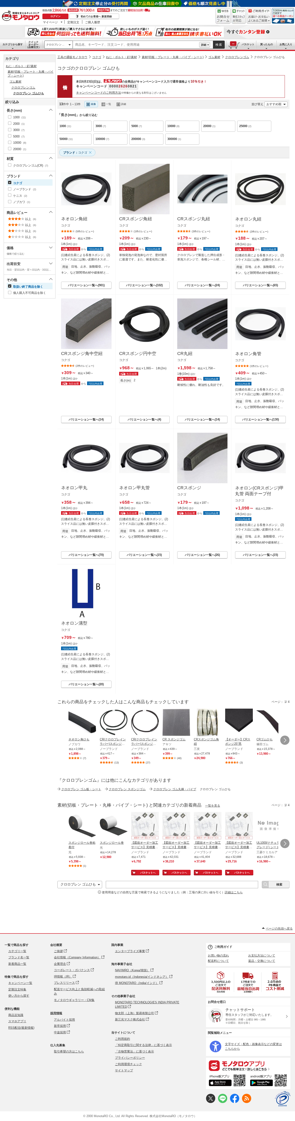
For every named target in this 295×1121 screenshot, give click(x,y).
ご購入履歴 (92, 22)
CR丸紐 (184, 353)
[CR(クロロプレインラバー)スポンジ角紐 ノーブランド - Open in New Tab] (113, 723)
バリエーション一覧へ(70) (86, 555)
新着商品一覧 (17, 964)
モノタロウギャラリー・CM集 (74, 1000)
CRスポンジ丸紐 (193, 218)
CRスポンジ (189, 487)
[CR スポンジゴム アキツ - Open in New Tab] (176, 723)
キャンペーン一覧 (20, 983)
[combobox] (136, 44)
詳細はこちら (234, 892)
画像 (93, 104)
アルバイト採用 (64, 1019)
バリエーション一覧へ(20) (86, 684)
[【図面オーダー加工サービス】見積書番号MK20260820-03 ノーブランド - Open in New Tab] (145, 826)
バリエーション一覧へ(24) (202, 285)
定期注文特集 (17, 989)
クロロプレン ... (55, 44)
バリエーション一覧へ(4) (144, 419)
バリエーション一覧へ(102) (144, 285)
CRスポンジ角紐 (135, 218)
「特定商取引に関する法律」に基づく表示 (143, 1045)
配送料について (218, 961)
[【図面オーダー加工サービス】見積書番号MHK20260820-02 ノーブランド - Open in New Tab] (207, 826)
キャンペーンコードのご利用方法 (98, 92)
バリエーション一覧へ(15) (144, 555)
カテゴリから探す (13, 44)
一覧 (108, 104)
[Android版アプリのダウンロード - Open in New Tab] (269, 1081)
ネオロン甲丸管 (134, 487)
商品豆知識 (15, 1015)
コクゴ (96, 57)
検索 (218, 44)
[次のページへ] (284, 740)
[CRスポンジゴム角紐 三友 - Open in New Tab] (207, 723)
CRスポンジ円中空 (137, 353)
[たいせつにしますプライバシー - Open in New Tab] (282, 1099)
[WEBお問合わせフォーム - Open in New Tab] (223, 16)
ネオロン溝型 (74, 623)
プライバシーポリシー (130, 1057)
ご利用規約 (122, 1039)
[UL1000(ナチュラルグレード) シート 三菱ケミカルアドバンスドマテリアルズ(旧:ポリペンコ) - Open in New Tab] (270, 826)
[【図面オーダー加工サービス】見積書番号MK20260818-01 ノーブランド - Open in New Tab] (239, 826)
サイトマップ (124, 1070)
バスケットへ (148, 872)
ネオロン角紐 (74, 218)
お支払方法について (261, 955)
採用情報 (56, 1013)
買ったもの (266, 44)
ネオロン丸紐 (248, 219)
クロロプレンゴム (237, 57)
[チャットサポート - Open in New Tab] (239, 16)
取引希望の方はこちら (69, 1051)
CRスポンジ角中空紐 (82, 353)
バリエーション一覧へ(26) (202, 555)
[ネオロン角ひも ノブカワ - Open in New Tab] (82, 723)
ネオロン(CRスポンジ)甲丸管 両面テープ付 (259, 491)
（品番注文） (33, 44)
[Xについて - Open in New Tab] (210, 1102)
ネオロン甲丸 (74, 487)
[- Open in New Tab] (221, 982)
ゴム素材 (214, 57)
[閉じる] (184, 100)
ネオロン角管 (248, 353)
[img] (21, 16)
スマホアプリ (17, 1021)
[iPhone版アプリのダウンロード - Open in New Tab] (227, 1081)
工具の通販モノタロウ (72, 57)
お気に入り (286, 44)
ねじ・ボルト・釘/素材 (121, 57)
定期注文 (73, 22)
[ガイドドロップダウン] (259, 19)
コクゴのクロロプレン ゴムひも (88, 68)
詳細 (203, 44)
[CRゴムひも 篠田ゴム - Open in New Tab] (270, 723)
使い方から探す (18, 995)
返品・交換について (261, 961)
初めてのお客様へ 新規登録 (96, 16)
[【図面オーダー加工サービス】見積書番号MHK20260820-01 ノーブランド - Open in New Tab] (176, 826)
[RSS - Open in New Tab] (246, 1102)
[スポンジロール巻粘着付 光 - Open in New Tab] (82, 826)
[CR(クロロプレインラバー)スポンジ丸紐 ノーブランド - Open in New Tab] (145, 723)
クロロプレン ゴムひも (269, 57)
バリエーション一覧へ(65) (260, 285)
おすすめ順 (273, 104)
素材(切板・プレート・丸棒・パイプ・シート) (173, 57)
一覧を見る (212, 805)
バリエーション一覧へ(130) (260, 419)
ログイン (55, 16)
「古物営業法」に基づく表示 (134, 1051)
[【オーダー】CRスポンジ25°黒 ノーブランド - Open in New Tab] (239, 723)
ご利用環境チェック (128, 1064)
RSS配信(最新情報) (21, 1027)
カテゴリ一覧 (17, 951)
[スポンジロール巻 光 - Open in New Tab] (113, 826)
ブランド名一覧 (18, 957)
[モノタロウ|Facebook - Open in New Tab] (234, 1102)
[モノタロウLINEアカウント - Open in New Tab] (222, 1102)
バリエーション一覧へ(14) (86, 419)
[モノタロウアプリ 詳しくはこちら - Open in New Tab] (248, 1065)
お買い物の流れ (218, 955)
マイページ (50, 22)
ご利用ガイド (223, 946)
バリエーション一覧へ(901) (86, 285)
